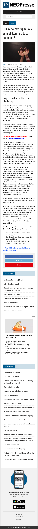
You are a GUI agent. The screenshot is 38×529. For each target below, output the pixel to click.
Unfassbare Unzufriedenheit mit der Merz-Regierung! (18, 416)
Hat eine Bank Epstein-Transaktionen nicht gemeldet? (18, 459)
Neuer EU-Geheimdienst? (11, 303)
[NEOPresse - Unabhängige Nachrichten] (19, 5)
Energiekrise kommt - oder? (12, 387)
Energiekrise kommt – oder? (12, 294)
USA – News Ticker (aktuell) (11, 284)
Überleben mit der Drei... (10, 430)
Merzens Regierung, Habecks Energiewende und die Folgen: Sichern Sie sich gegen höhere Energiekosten (18, 439)
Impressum (19, 514)
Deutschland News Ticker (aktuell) (13, 280)
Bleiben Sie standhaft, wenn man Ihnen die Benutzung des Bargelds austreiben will (18, 289)
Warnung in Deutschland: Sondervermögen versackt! (18, 434)
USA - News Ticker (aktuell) (11, 377)
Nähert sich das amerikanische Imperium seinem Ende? (19, 407)
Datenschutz (19, 517)
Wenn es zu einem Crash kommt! (13, 311)
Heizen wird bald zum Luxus (11, 445)
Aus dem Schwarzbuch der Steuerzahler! (15, 420)
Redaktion (19, 519)
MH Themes (27, 527)
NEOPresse (9, 64)
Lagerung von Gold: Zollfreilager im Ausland (16, 298)
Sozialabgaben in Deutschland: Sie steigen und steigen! (19, 307)
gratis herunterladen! (16, 138)
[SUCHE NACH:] (19, 16)
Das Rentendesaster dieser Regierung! (14, 449)
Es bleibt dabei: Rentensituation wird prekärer (16, 411)
